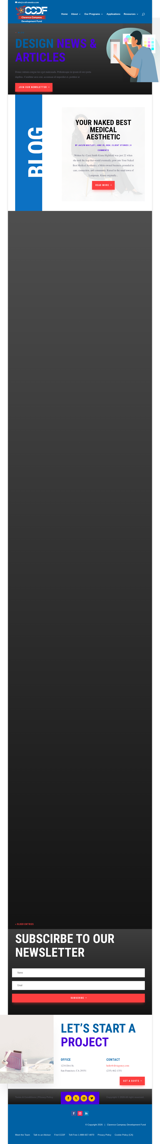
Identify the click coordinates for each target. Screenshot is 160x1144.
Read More (102, 185)
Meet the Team (22, 1135)
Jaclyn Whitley (86, 145)
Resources (129, 14)
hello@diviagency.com (117, 1065)
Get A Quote (131, 1081)
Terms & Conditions (25, 1097)
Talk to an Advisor (42, 1135)
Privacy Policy (45, 1097)
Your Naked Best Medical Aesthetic (103, 129)
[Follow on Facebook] (68, 1098)
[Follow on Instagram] (84, 1098)
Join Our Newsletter (33, 87)
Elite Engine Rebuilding (36, 777)
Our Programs (92, 14)
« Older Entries (24, 924)
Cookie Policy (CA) (124, 1135)
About (74, 14)
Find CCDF (59, 1135)
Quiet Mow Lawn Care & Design (42, 545)
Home (64, 14)
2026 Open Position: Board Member (45, 892)
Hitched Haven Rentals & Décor (43, 431)
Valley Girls (28, 664)
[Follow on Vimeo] (91, 1098)
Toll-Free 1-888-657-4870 (81, 1135)
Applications (113, 14)
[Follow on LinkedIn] (86, 1113)
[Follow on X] (76, 1098)
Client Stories (120, 145)
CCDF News (23, 897)
